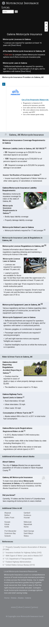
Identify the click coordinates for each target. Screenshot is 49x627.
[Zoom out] (46, 26)
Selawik (7, 536)
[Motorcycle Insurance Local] (3, 3)
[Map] (24, 24)
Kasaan (7, 522)
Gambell (27, 513)
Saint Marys (28, 533)
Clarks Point (9, 518)
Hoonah (27, 518)
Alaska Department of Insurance (15, 488)
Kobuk (6, 524)
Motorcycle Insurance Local (20, 5)
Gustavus (27, 515)
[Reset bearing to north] (46, 30)
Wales (26, 536)
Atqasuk (7, 513)
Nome (26, 527)
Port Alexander (10, 531)
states (13, 607)
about (20, 607)
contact (27, 607)
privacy (35, 607)
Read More (16, 45)
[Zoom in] (46, 23)
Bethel (7, 515)
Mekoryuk (28, 522)
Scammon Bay (10, 533)
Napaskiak (28, 524)
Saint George (29, 531)
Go (16, 11)
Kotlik (6, 527)
